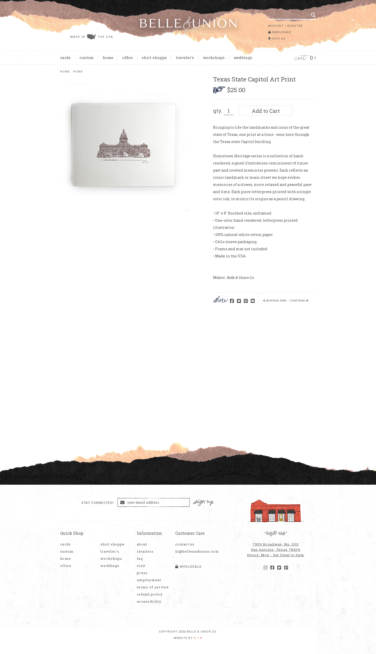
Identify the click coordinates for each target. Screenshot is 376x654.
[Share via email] (253, 301)
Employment (149, 580)
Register (295, 26)
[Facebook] (272, 567)
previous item (276, 300)
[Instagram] (265, 567)
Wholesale (281, 32)
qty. (217, 110)
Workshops (214, 57)
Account (276, 26)
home (65, 71)
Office (127, 57)
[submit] (313, 15)
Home (108, 57)
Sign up (203, 503)
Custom (87, 57)
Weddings (243, 57)
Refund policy (150, 594)
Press (142, 573)
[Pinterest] (286, 567)
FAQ (140, 558)
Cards (65, 57)
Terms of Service (153, 587)
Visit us (278, 38)
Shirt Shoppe (154, 57)
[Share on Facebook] (232, 301)
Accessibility (149, 601)
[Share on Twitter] (239, 301)
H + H (198, 638)
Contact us (184, 544)
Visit (141, 565)
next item (298, 300)
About (142, 544)
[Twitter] (279, 567)
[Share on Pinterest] (246, 301)
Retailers (145, 551)
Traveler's (185, 57)
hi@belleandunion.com (194, 551)
